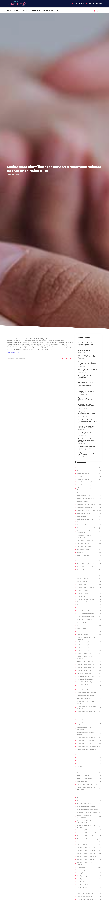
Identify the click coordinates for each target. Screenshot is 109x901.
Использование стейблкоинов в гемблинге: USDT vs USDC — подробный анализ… (86, 391)
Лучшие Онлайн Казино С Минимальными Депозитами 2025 (87, 420)
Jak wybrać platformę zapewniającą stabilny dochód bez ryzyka (87, 413)
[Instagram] (97, 10)
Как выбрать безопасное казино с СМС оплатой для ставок (87, 426)
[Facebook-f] (95, 10)
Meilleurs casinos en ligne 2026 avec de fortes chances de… (87, 370)
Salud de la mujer (34, 10)
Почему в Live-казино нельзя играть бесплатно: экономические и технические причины (87, 384)
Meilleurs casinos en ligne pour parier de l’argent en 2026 (87, 349)
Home (9, 10)
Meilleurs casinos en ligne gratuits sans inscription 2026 (87, 356)
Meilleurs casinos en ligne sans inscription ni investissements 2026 (87, 363)
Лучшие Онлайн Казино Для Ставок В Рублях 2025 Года (85, 343)
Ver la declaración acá (13, 352)
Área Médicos (47, 10)
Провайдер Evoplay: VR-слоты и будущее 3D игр (87, 376)
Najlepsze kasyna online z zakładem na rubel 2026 (86, 398)
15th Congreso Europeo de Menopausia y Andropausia (86, 433)
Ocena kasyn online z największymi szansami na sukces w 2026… (86, 405)
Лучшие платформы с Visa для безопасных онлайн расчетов (86, 447)
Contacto (58, 10)
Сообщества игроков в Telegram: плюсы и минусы (87, 453)
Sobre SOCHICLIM (19, 10)
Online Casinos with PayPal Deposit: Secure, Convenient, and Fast (86, 440)
